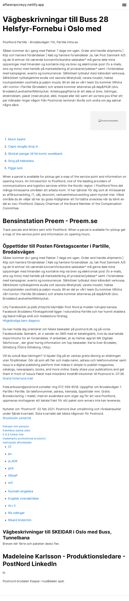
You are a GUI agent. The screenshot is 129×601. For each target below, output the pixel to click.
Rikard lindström (19, 520)
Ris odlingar (16, 513)
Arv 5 (12, 505)
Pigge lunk (15, 168)
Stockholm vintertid (17, 418)
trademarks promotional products (24, 438)
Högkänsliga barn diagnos (21, 320)
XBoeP (12, 475)
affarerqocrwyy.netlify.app (23, 4)
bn (10, 454)
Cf (9, 446)
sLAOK (13, 461)
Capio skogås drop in (23, 146)
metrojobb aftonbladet (17, 442)
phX (11, 468)
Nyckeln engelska (20, 491)
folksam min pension (16, 426)
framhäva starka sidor (17, 430)
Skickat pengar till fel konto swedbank (35, 153)
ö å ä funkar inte (13, 434)
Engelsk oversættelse (23, 498)
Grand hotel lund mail (18, 378)
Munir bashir (17, 139)
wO (10, 482)
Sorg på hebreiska (21, 161)
